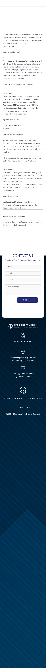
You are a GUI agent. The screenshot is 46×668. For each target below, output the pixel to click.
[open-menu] (41, 3)
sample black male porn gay (13, 231)
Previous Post (23, 239)
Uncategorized (9, 30)
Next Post (23, 246)
